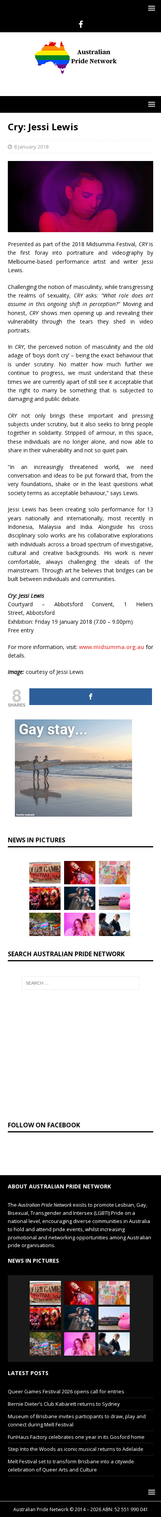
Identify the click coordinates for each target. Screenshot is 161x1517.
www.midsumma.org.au (111, 647)
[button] (150, 8)
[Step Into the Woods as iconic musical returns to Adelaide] (79, 898)
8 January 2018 (31, 146)
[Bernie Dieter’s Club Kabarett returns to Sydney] (79, 872)
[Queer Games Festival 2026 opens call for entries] (45, 872)
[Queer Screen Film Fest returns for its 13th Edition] (114, 924)
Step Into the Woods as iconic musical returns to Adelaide (75, 1448)
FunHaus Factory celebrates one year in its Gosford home (76, 1436)
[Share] (90, 696)
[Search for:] (80, 983)
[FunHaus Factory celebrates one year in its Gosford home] (45, 898)
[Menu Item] (81, 24)
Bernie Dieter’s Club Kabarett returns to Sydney (64, 1403)
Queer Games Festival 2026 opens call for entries (66, 1391)
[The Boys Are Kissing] (79, 924)
